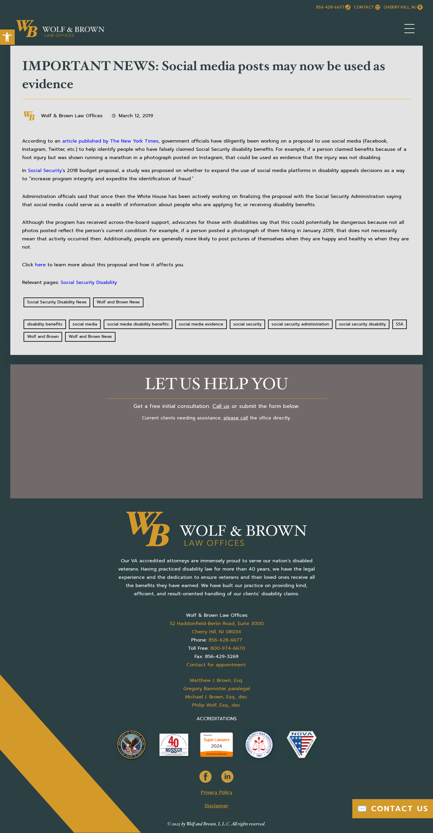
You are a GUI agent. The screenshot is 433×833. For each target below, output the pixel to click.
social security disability (362, 324)
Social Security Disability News (57, 302)
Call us (220, 406)
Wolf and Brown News (118, 302)
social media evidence (201, 324)
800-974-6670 (227, 648)
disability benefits (44, 324)
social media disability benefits (138, 324)
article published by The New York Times (110, 141)
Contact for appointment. (216, 664)
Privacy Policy (216, 792)
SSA (399, 324)
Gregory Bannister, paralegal (216, 688)
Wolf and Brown (43, 336)
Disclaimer (216, 805)
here (40, 264)
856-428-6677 (330, 7)
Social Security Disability (89, 282)
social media (84, 324)
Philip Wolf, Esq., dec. (216, 705)
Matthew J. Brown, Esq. (216, 680)
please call (236, 418)
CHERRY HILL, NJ (400, 7)
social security (247, 324)
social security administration (300, 324)
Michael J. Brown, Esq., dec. (216, 696)
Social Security (45, 170)
